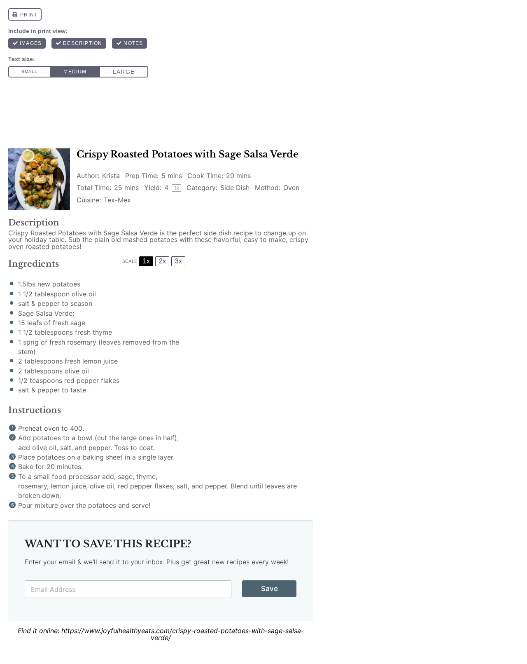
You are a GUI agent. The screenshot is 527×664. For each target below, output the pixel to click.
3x (178, 261)
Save (269, 588)
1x (146, 261)
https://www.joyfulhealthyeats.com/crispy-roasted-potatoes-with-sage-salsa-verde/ (182, 634)
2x (162, 261)
